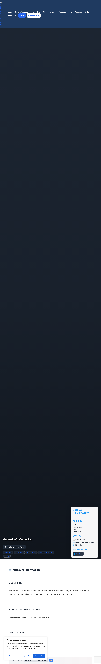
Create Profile (33, 15)
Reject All (26, 656)
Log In (22, 15)
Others (7, 556)
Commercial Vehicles (45, 552)
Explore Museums (22, 12)
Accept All (38, 656)
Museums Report (65, 12)
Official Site (78, 545)
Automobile (8, 552)
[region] (25, 648)
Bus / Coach (31, 552)
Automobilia (19, 552)
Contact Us (11, 15)
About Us (78, 12)
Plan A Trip (36, 12)
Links (87, 12)
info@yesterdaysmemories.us (84, 542)
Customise (13, 656)
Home (9, 12)
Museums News (49, 12)
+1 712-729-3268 (80, 540)
